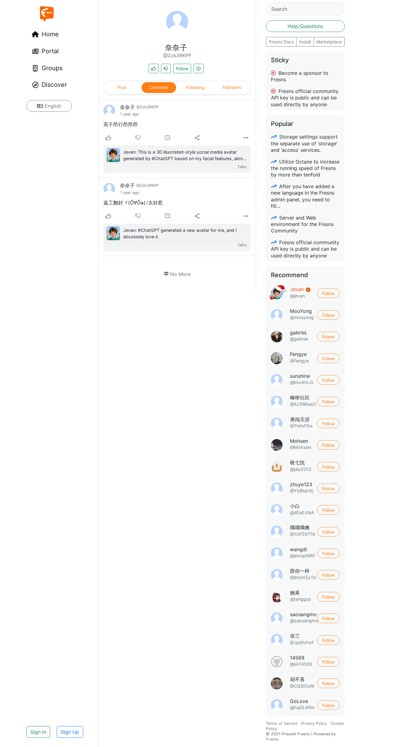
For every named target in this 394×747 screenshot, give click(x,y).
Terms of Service (281, 723)
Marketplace (329, 41)
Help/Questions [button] (305, 26)
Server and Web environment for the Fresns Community (302, 224)
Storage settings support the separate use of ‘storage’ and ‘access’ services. (304, 143)
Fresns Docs (281, 41)
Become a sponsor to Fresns (299, 76)
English (52, 106)
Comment (158, 87)
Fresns (272, 739)
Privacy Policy (314, 723)
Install (305, 41)
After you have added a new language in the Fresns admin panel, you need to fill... (302, 196)
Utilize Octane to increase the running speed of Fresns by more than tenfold (305, 168)
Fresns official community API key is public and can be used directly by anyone (305, 97)
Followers (232, 87)
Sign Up (70, 732)
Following (195, 87)
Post (122, 87)
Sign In (38, 732)
